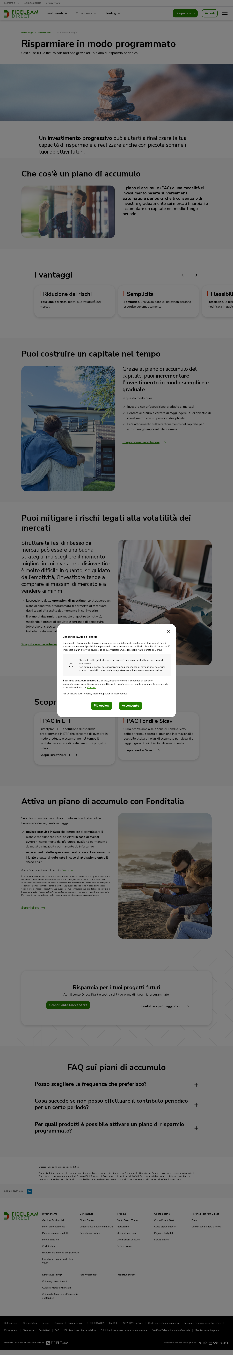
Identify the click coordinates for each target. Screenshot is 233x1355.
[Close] (168, 630)
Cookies (91, 687)
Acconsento (130, 705)
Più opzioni (101, 705)
